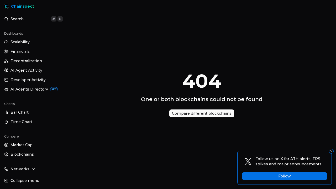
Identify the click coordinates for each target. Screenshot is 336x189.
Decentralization (26, 61)
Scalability (20, 42)
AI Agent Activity (26, 70)
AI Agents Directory (33, 89)
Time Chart (21, 121)
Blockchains (22, 154)
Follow (284, 176)
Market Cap (21, 145)
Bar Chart (19, 112)
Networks (19, 169)
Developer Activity (28, 79)
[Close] (331, 151)
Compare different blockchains (202, 113)
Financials (20, 51)
